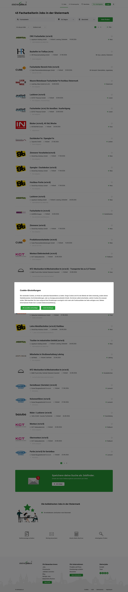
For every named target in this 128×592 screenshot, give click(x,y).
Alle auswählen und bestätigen (30, 308)
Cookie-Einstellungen (48, 308)
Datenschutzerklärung (48, 303)
